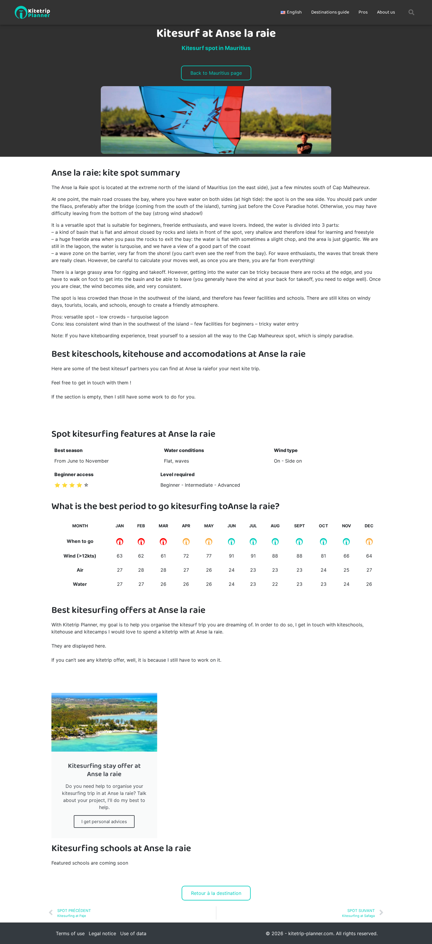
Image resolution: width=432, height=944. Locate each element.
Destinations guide (330, 12)
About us (386, 12)
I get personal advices (104, 821)
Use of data (133, 933)
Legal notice (102, 933)
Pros (363, 12)
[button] (411, 12)
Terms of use (70, 933)
